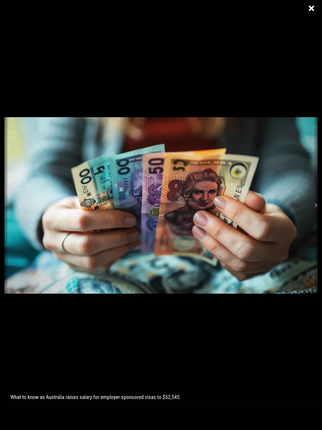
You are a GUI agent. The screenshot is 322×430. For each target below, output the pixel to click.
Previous (6, 205)
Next (316, 205)
